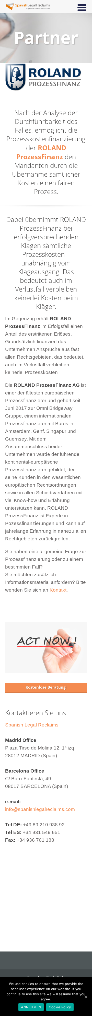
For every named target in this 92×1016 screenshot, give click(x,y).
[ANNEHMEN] (85, 996)
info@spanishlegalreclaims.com (40, 809)
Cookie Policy (60, 1007)
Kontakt (58, 590)
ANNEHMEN (31, 1007)
